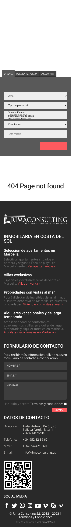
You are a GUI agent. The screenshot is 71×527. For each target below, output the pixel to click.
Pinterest (61, 505)
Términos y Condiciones (35, 517)
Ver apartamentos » (41, 266)
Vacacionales (48, 73)
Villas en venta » (29, 283)
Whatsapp (22, 505)
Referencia (15, 134)
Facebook (7, 505)
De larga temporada (26, 73)
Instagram (30, 505)
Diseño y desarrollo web (35, 522)
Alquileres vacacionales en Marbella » (30, 332)
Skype (53, 505)
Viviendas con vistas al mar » (43, 304)
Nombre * (13, 365)
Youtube (38, 505)
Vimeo (46, 505)
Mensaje (12, 385)
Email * (12, 375)
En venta (8, 73)
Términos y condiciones (46, 404)
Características (17, 115)
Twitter (15, 505)
